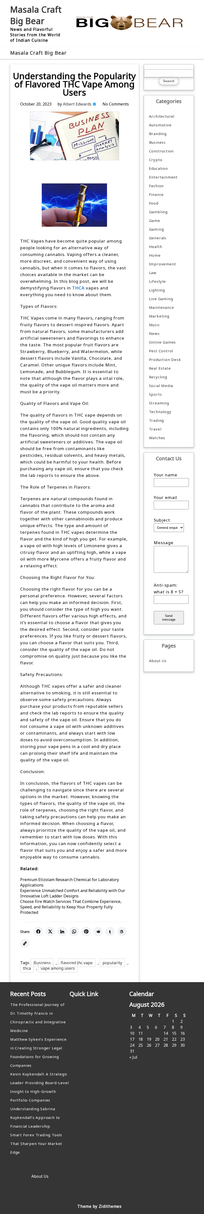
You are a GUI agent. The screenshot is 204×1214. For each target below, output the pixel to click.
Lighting (157, 289)
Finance (156, 194)
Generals (157, 237)
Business (42, 962)
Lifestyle (157, 281)
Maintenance (161, 307)
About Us (158, 660)
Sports (155, 394)
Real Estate (160, 368)
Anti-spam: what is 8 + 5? (169, 588)
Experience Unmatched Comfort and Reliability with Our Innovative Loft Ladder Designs (72, 893)
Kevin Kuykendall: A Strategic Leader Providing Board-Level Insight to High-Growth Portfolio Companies (39, 1087)
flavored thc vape (77, 962)
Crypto (155, 159)
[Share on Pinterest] (86, 931)
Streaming (159, 402)
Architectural (161, 116)
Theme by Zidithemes (99, 1206)
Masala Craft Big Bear (35, 15)
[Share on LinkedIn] (62, 931)
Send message (168, 617)
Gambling (158, 211)
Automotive (160, 124)
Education (158, 168)
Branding (158, 133)
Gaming (156, 229)
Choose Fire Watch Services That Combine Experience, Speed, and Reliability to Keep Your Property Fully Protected (70, 907)
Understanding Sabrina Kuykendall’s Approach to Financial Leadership (35, 1117)
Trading (156, 420)
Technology (160, 411)
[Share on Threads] (122, 931)
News (154, 333)
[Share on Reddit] (98, 931)
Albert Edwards (77, 104)
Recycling (158, 376)
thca (27, 968)
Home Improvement (162, 259)
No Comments (115, 104)
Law (152, 272)
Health (155, 246)
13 (157, 1033)
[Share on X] (50, 931)
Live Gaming (161, 298)
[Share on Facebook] (38, 931)
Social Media (161, 385)
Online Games (162, 342)
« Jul (133, 1057)
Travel (155, 429)
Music (154, 324)
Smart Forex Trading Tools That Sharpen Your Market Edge (36, 1143)
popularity (112, 962)
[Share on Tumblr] (110, 931)
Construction (161, 150)
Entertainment (163, 177)
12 (149, 1033)
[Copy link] (25, 943)
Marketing (159, 316)
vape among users (58, 968)
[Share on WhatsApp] (74, 931)
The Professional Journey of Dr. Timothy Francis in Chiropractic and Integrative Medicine (38, 1017)
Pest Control (161, 350)
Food (153, 203)
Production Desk (166, 359)
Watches (157, 437)
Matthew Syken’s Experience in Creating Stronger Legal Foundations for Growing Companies (38, 1052)
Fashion (156, 185)
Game (154, 220)
